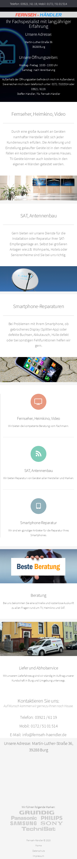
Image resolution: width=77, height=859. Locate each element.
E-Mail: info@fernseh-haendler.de (38, 734)
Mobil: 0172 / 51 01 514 (52, 4)
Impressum (38, 856)
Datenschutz (38, 850)
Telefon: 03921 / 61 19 (23, 4)
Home (38, 845)
